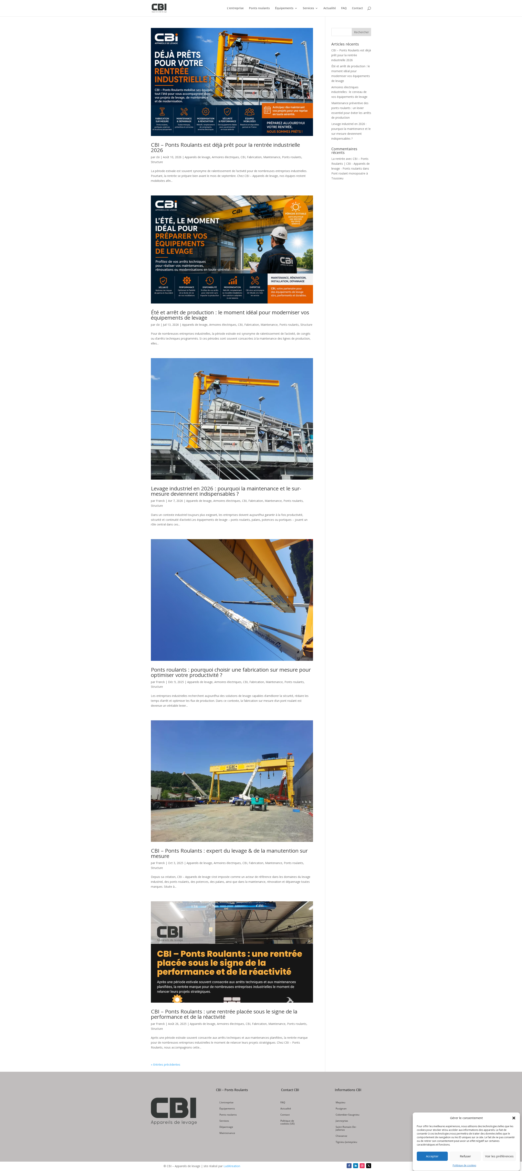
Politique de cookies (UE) (287, 1122)
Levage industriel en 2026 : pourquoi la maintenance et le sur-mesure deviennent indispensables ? (226, 491)
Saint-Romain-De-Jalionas (346, 1128)
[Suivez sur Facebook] (349, 1165)
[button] (514, 1118)
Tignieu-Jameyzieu (346, 1142)
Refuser (465, 1156)
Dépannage (226, 1127)
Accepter (432, 1156)
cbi (158, 157)
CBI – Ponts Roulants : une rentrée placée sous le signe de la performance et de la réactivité (224, 1014)
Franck (160, 501)
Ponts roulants (259, 8)
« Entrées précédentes (165, 1064)
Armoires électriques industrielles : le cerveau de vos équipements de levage (349, 92)
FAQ (344, 8)
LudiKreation (231, 1166)
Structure (157, 162)
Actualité (329, 8)
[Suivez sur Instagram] (362, 1165)
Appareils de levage (197, 157)
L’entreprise (235, 8)
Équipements (284, 8)
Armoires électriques (225, 157)
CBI (243, 157)
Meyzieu (340, 1102)
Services (308, 8)
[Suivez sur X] (368, 1165)
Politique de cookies (464, 1165)
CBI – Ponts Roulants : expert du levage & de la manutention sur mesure (229, 853)
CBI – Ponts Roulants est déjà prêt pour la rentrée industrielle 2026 (225, 147)
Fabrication (254, 157)
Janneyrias (342, 1120)
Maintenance (271, 157)
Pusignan (341, 1108)
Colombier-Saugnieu (347, 1114)
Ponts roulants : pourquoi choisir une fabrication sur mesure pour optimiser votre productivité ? (231, 672)
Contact (357, 8)
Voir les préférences (499, 1156)
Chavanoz (341, 1136)
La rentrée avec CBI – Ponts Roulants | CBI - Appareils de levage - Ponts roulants (350, 163)
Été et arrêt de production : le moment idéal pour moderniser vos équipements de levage (230, 315)
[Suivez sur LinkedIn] (355, 1165)
